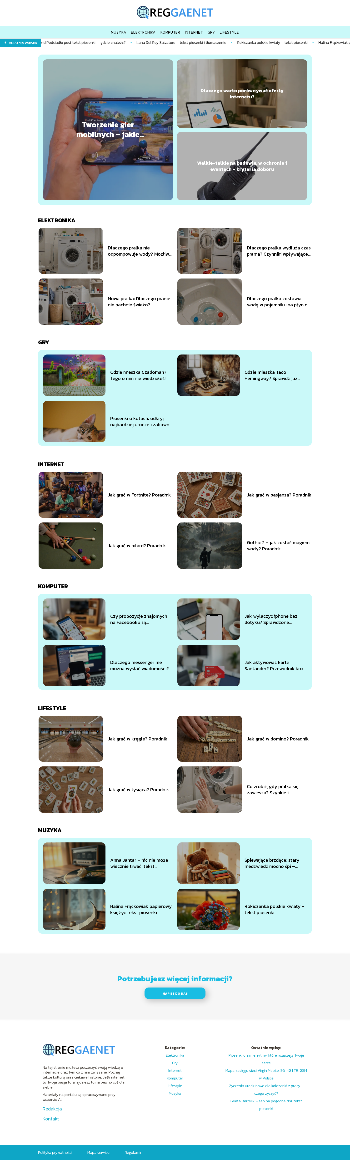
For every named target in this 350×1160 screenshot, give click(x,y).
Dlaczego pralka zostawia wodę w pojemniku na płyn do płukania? (278, 301)
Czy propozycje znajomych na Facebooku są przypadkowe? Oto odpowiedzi (138, 619)
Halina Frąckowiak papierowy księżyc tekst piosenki (141, 909)
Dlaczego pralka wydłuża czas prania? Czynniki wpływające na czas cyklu (279, 251)
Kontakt (51, 1119)
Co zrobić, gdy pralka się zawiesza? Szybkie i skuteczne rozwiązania (273, 789)
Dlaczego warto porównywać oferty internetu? (242, 93)
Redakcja (52, 1109)
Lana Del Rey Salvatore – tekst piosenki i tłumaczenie (129, 42)
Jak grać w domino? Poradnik (278, 739)
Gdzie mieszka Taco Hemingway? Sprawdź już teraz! (271, 375)
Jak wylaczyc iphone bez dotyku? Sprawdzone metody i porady (271, 619)
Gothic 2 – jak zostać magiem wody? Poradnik (278, 545)
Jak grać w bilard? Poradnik (137, 545)
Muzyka (50, 830)
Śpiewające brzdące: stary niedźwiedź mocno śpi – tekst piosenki (272, 863)
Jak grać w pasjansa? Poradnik (279, 495)
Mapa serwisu (98, 1152)
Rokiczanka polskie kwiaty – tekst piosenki (220, 42)
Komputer (53, 586)
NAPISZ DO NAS (175, 993)
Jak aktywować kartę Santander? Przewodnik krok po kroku (275, 665)
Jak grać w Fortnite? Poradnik (139, 495)
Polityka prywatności (55, 1152)
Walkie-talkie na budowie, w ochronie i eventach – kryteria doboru (242, 166)
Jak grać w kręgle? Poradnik (137, 739)
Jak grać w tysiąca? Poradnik (138, 789)
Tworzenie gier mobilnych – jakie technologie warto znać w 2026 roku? (108, 130)
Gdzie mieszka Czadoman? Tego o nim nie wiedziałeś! (138, 375)
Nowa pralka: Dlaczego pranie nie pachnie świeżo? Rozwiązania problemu (139, 301)
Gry (43, 342)
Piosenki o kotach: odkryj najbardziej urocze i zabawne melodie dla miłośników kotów (141, 421)
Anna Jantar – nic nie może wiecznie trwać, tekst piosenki (139, 863)
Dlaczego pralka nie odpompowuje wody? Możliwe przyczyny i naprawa (139, 251)
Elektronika (56, 220)
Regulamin (133, 1152)
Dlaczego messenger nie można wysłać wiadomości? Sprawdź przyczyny (139, 665)
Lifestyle (52, 708)
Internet (51, 464)
